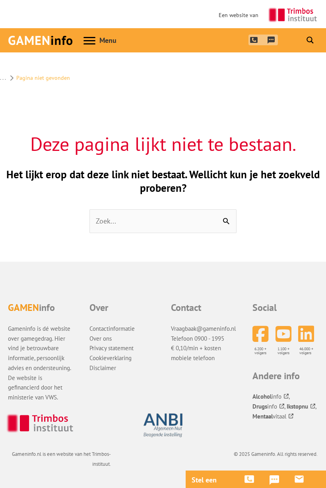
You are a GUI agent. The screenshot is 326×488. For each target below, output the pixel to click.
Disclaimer (102, 368)
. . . (3, 77)
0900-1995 (253, 39)
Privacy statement (111, 348)
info (266, 396)
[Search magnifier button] (310, 40)
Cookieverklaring (110, 358)
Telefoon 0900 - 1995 (197, 338)
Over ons (100, 338)
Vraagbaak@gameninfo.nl (203, 328)
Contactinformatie (112, 328)
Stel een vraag (204, 480)
